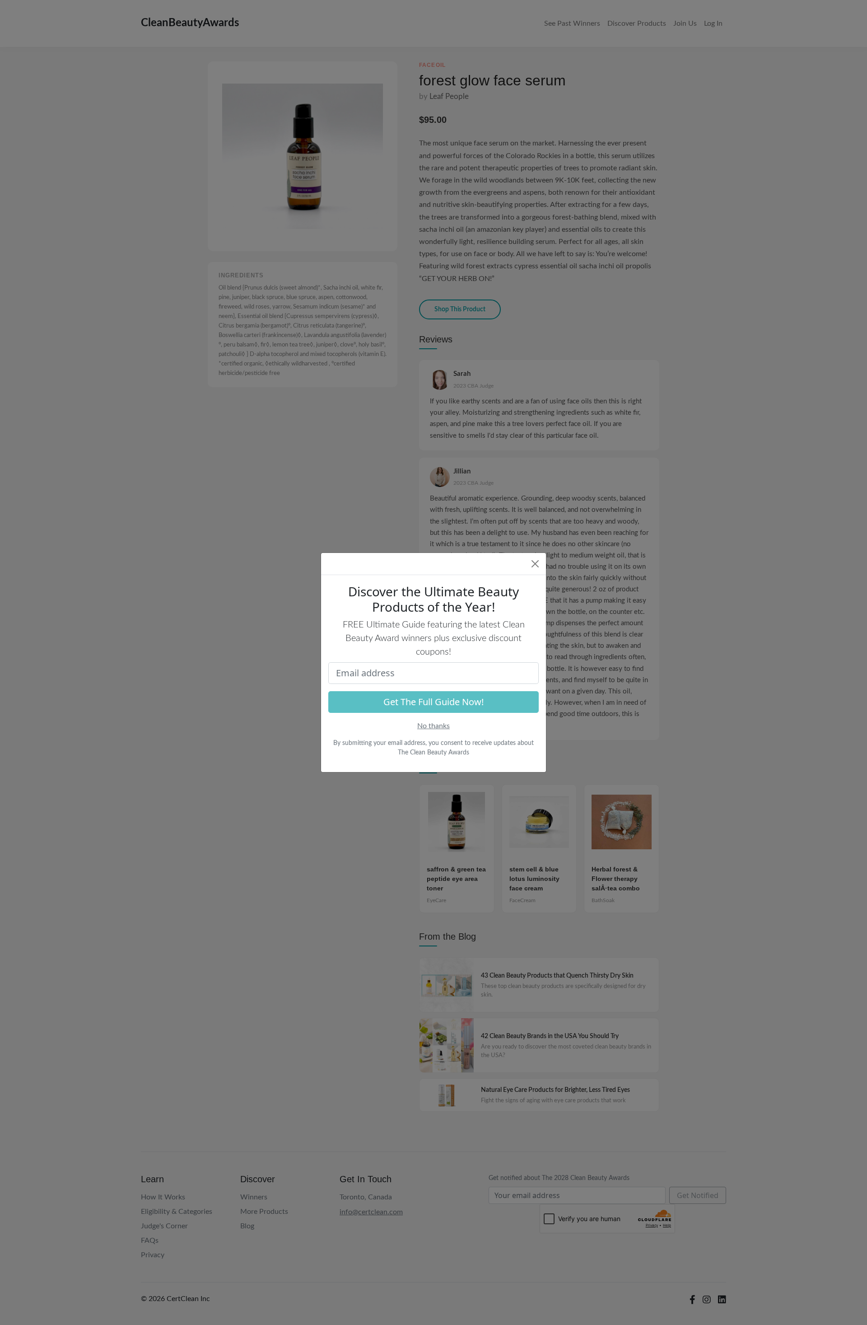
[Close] (535, 564)
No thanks (433, 726)
